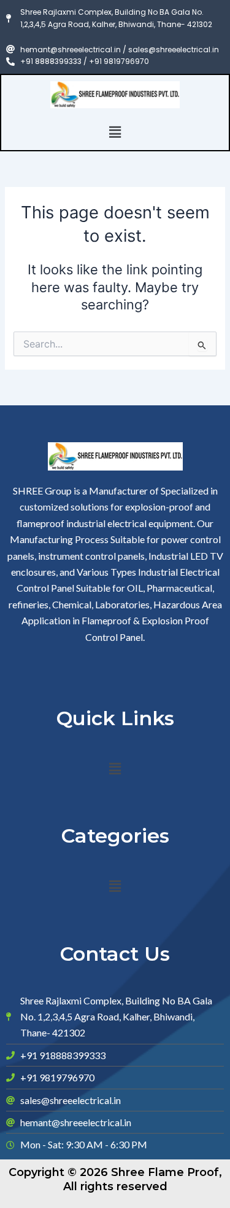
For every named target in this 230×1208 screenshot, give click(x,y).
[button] (114, 132)
